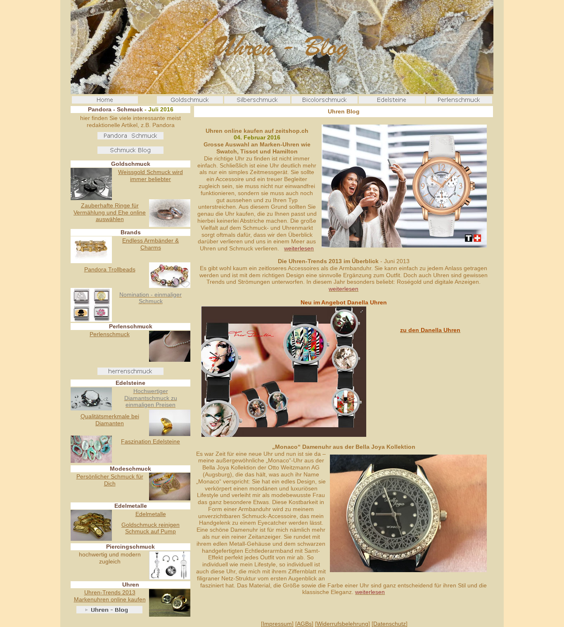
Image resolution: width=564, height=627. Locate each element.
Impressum (277, 623)
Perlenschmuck (110, 334)
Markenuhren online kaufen (110, 599)
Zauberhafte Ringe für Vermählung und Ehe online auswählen (109, 212)
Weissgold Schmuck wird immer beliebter (150, 175)
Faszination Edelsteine (150, 441)
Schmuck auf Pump (150, 531)
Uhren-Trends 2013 (109, 592)
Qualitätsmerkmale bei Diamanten (110, 420)
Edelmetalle (150, 514)
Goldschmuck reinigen (150, 524)
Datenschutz (389, 623)
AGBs (304, 623)
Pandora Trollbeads (109, 269)
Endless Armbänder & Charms (150, 244)
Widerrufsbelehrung (342, 623)
